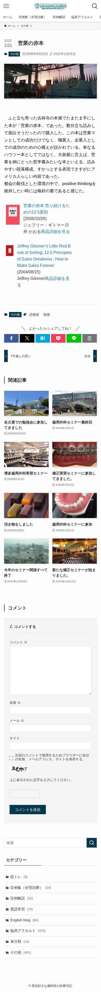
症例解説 (21, 898)
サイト (15, 738)
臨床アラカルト (28, 931)
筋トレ (18, 877)
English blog (24, 920)
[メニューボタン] (6, 6)
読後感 (34, 314)
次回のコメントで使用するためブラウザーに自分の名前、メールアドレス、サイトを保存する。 (52, 757)
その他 (14, 53)
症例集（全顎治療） (30, 887)
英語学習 (21, 909)
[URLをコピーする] (89, 338)
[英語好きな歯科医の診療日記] (50, 6)
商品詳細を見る (55, 231)
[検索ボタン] (95, 6)
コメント (18, 642)
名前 (15, 703)
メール (17, 720)
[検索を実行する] (91, 843)
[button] (11, 338)
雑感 (47, 314)
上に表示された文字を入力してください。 (42, 780)
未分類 (19, 941)
